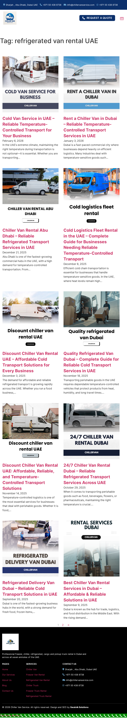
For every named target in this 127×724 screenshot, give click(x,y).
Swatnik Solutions (79, 707)
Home (5, 669)
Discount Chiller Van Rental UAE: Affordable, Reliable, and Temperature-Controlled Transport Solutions (30, 477)
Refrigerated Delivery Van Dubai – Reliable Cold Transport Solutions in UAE (29, 588)
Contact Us (7, 691)
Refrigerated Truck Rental (38, 696)
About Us (7, 680)
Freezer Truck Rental (36, 691)
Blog (4, 685)
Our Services (8, 674)
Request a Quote (99, 17)
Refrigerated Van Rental (38, 680)
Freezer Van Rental (35, 674)
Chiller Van (31, 669)
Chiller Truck (32, 685)
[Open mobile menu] (122, 18)
